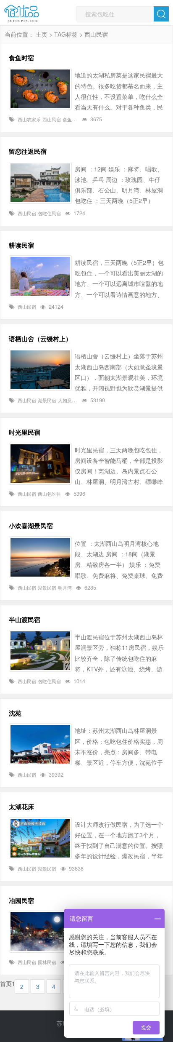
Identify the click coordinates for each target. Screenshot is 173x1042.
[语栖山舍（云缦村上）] (40, 370)
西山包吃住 (49, 493)
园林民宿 (47, 962)
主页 (41, 34)
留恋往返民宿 (28, 151)
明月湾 (65, 587)
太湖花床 (21, 806)
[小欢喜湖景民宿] (40, 557)
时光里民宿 (24, 432)
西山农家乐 (29, 119)
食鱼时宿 (21, 57)
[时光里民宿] (40, 464)
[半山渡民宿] (40, 651)
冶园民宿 (21, 900)
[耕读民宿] (40, 276)
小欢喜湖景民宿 (31, 525)
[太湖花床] (40, 838)
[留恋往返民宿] (40, 183)
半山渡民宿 (24, 619)
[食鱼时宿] (40, 89)
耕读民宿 (21, 245)
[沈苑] (40, 744)
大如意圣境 (69, 400)
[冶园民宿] (40, 932)
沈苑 (15, 713)
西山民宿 (51, 119)
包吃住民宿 (49, 213)
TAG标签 (66, 34)
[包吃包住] (21, 13)
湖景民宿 (47, 400)
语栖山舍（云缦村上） (40, 338)
